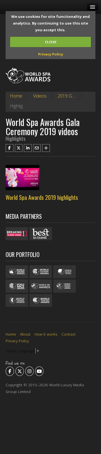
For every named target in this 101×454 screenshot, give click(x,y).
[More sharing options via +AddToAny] (46, 148)
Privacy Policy (50, 54)
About (25, 334)
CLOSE (50, 41)
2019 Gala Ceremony (79, 96)
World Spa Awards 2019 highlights (42, 197)
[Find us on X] (19, 371)
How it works (46, 334)
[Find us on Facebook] (10, 371)
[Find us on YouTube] (39, 371)
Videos (40, 96)
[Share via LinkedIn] (27, 148)
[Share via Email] (37, 148)
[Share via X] (18, 148)
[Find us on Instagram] (29, 371)
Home (16, 96)
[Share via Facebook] (9, 148)
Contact (68, 334)
